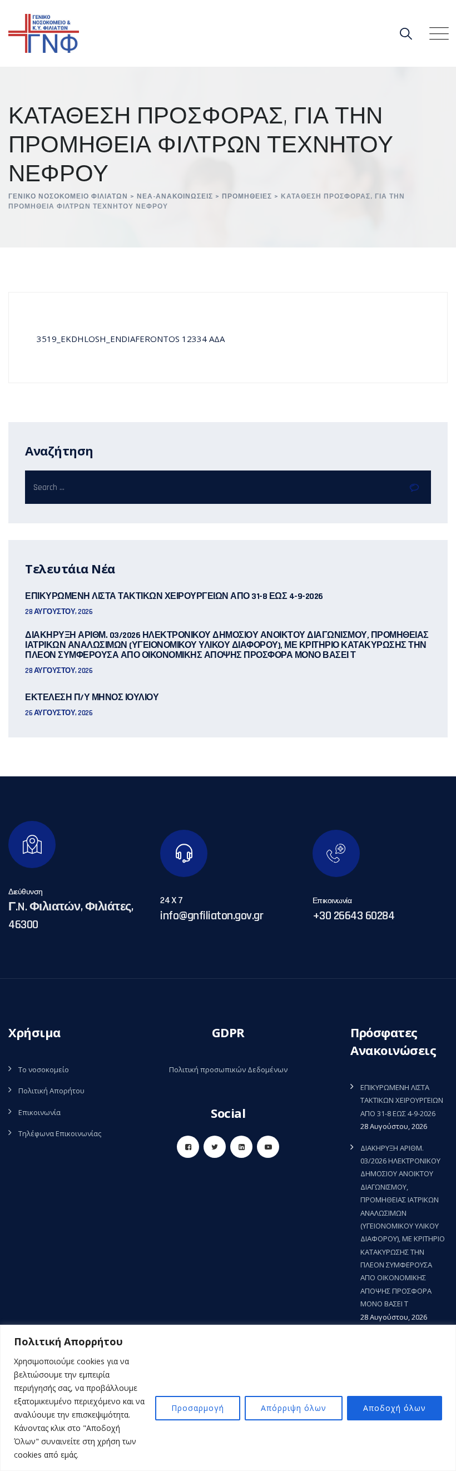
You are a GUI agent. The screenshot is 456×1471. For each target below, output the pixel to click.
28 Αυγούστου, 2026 (58, 611)
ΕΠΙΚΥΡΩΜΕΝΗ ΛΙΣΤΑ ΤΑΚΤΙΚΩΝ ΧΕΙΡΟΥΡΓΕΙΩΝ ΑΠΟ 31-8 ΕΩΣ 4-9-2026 (174, 597)
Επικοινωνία (39, 1112)
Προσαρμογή (197, 1408)
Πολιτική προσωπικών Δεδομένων (228, 1069)
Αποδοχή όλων (394, 1408)
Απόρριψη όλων (293, 1408)
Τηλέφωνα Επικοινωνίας (59, 1133)
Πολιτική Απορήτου (51, 1091)
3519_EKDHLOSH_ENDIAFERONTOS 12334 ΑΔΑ (131, 338)
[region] (228, 1398)
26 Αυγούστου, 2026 (58, 713)
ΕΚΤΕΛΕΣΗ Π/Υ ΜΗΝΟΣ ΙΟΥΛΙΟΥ (91, 698)
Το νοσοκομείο (43, 1069)
